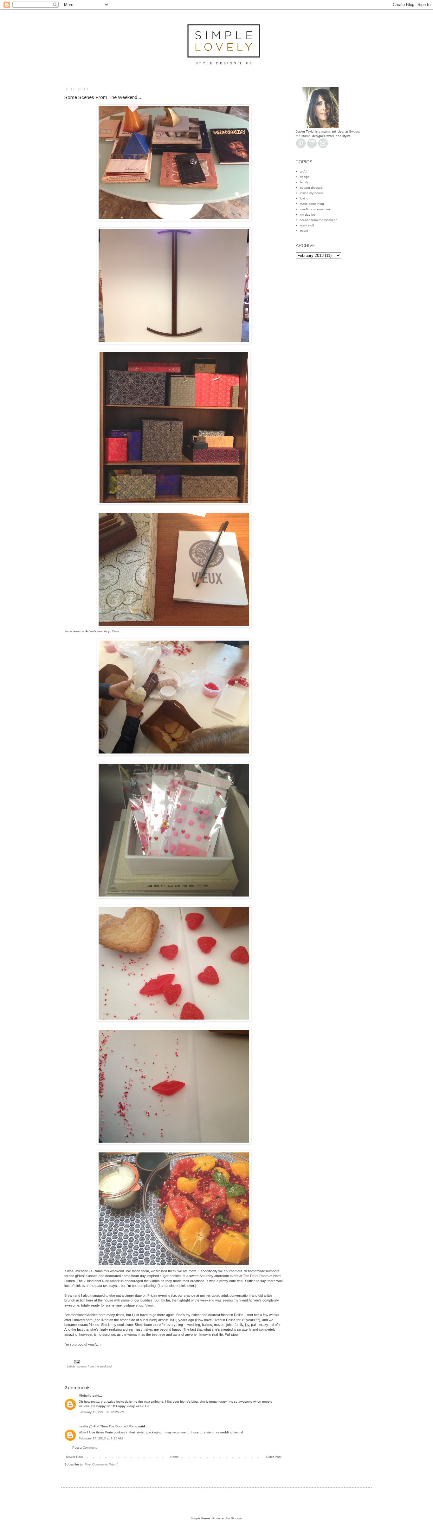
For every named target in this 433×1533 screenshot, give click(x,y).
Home (174, 1456)
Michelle (85, 1395)
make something (312, 203)
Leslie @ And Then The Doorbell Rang (108, 1426)
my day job (308, 214)
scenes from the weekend (94, 1366)
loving (304, 198)
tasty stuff (307, 225)
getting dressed (311, 187)
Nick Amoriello (113, 1281)
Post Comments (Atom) (101, 1464)
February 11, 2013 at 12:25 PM (101, 1412)
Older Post (273, 1456)
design (305, 177)
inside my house (312, 193)
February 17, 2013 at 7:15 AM (101, 1438)
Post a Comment (84, 1447)
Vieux (115, 631)
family (304, 182)
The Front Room (255, 1276)
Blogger (236, 1518)
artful (303, 171)
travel (304, 230)
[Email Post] (76, 1361)
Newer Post (74, 1456)
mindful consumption (315, 209)
